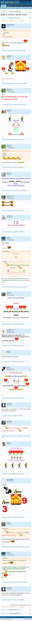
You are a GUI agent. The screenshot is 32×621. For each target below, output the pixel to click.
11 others (21, 104)
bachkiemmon (10, 196)
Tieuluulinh (9, 216)
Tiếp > (22, 20)
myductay (9, 89)
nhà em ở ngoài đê (14, 83)
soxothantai (4, 50)
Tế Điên (9, 523)
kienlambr (9, 110)
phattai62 (9, 292)
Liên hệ (25, 617)
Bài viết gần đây (13, 7)
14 (19, 20)
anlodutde (9, 403)
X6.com (10, 104)
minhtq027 (9, 421)
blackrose (4, 286)
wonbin (8, 237)
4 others (21, 286)
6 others (21, 582)
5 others (18, 167)
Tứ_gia (8, 442)
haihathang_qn (10, 329)
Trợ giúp (29, 617)
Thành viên (10, 5)
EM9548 (9, 83)
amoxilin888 (10, 479)
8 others (18, 210)
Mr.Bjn (8, 367)
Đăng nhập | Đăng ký (25, 1)
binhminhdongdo (5, 435)
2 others (22, 83)
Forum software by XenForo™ (6, 619)
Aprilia (13, 415)
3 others (20, 50)
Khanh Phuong (10, 24)
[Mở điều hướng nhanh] (30, 11)
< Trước (3, 20)
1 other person (20, 190)
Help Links (17, 5)
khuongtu (9, 173)
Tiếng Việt (3, 617)
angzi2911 (9, 50)
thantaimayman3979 (16, 546)
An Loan (13, 167)
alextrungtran (14, 50)
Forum (3, 5)
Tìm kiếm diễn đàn (5, 7)
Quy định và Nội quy (27, 619)
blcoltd (8, 351)
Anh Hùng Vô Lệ (5, 104)
